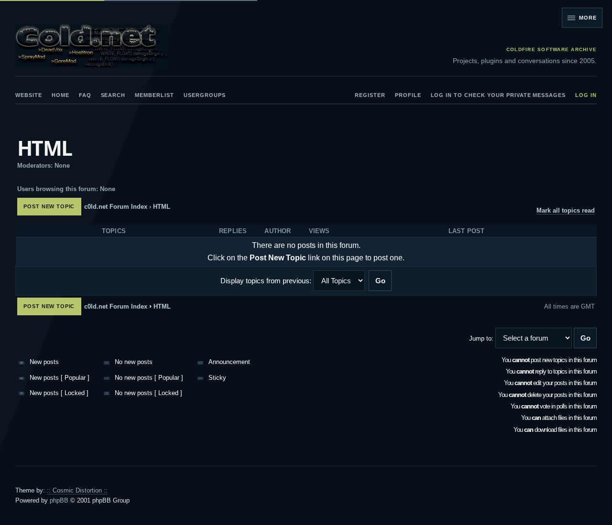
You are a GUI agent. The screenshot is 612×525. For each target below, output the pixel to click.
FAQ (85, 95)
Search (113, 95)
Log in (586, 95)
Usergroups (205, 95)
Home (60, 95)
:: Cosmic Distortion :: (77, 490)
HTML (44, 148)
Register (370, 95)
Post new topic (49, 206)
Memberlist (154, 95)
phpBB (59, 500)
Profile (408, 95)
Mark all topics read (565, 210)
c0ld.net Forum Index (115, 206)
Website (28, 95)
